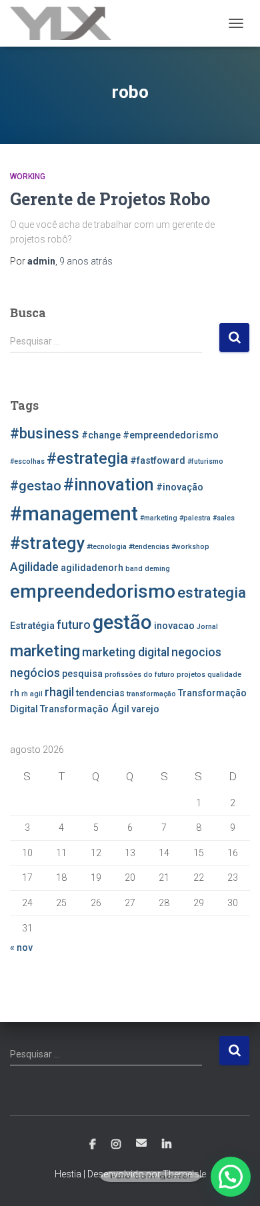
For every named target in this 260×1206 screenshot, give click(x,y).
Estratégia (32, 626)
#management (74, 513)
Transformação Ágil (84, 709)
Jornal (207, 626)
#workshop (190, 546)
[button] (231, 1177)
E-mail (141, 1143)
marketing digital (125, 652)
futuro (74, 625)
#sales (224, 518)
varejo (145, 709)
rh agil (32, 694)
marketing (45, 651)
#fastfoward (157, 460)
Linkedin (166, 1144)
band (134, 568)
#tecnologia (107, 546)
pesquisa (82, 674)
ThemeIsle (184, 1174)
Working (27, 176)
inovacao (174, 626)
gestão (122, 622)
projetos (191, 674)
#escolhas (27, 461)
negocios (196, 652)
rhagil (59, 692)
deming (157, 568)
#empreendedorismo (171, 435)
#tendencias (149, 546)
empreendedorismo (92, 591)
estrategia (211, 592)
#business (44, 433)
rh (14, 693)
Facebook (93, 1144)
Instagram (116, 1144)
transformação (151, 694)
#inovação (179, 487)
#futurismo (205, 461)
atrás (86, 261)
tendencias (100, 693)
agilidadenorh (92, 568)
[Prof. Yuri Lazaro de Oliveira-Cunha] (65, 23)
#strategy (47, 543)
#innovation (108, 484)
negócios (35, 673)
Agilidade (34, 567)
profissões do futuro (140, 674)
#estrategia (87, 458)
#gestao (35, 486)
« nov (21, 947)
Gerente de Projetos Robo (110, 199)
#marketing (158, 518)
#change (101, 435)
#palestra (195, 518)
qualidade (224, 674)
